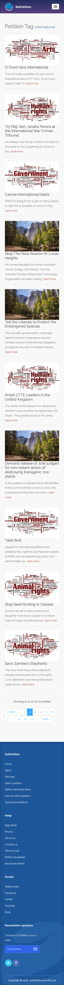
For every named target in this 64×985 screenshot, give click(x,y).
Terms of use (12, 850)
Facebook (10, 893)
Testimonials (12, 886)
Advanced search (15, 863)
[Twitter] (8, 962)
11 (19, 719)
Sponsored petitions (16, 802)
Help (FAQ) (11, 825)
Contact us (11, 844)
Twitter (8, 899)
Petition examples (15, 857)
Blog (8, 912)
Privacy (9, 831)
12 (25, 719)
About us (10, 838)
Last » (46, 719)
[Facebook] (15, 962)
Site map (10, 776)
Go (35, 949)
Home (8, 764)
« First (11, 712)
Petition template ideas (18, 789)
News (8, 770)
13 (32, 719)
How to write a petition (18, 795)
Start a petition (13, 783)
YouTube (10, 905)
